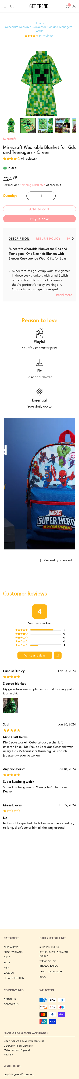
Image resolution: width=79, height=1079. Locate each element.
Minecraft (9, 139)
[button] (12, 6)
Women (9, 972)
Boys (7, 962)
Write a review (34, 655)
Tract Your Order (51, 971)
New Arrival (12, 947)
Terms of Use (48, 961)
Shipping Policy (49, 947)
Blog (43, 976)
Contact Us (11, 1004)
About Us (10, 999)
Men (6, 967)
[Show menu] (4, 6)
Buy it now (39, 219)
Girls (7, 957)
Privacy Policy (49, 966)
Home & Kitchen (14, 978)
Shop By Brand (13, 952)
